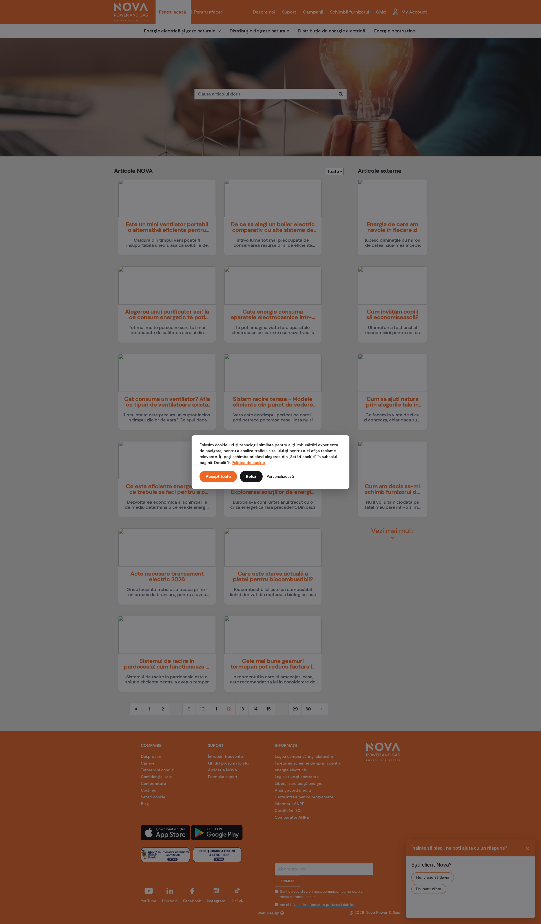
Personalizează (280, 476)
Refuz (251, 476)
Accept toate (218, 476)
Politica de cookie (248, 462)
